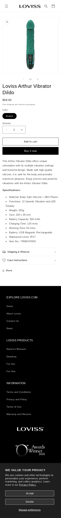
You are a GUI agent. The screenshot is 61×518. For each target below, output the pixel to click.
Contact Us (13, 321)
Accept (30, 493)
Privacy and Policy (17, 399)
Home (10, 306)
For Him (11, 371)
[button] (6, 6)
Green (9, 116)
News (10, 328)
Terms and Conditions (19, 392)
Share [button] (9, 270)
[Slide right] (37, 79)
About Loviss (14, 313)
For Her (11, 364)
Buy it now (30, 150)
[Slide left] (23, 79)
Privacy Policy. (27, 484)
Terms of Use (14, 406)
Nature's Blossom (16, 349)
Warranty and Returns (19, 414)
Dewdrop (11, 356)
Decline (30, 501)
